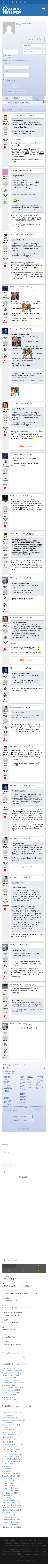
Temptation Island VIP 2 (10, 1478)
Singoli (4, 1284)
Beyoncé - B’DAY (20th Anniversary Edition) (16, 1308)
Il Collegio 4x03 (7, 1378)
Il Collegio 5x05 (7, 1395)
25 (20, 110)
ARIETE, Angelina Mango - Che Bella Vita (15, 1286)
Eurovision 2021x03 (8, 1375)
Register (41, 39)
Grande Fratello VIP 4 (9, 1476)
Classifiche (5, 1298)
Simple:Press (23, 1128)
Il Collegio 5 (6, 1422)
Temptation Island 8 (9, 1488)
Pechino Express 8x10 (9, 1380)
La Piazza (5, 1335)
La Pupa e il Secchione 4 (10, 1447)
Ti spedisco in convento (10, 1413)
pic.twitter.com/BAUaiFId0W (21, 377)
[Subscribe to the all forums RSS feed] (4, 1068)
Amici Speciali (6, 1481)
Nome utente (6, 1144)
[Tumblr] (17, 2)
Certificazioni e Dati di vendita (12, 1313)
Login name (6, 63)
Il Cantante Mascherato (10, 1510)
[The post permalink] (28, 115)
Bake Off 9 (5, 1495)
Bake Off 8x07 (6, 1397)
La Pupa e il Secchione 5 (10, 1525)
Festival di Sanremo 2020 (10, 1508)
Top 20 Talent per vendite (11, 1315)
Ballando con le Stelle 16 (10, 1461)
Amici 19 (5, 1498)
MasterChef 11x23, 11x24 (10, 1388)
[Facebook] (8, 2)
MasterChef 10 (7, 1440)
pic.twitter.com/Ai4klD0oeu (32, 1006)
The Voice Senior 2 (8, 1491)
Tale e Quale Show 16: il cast (11, 1344)
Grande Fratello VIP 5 (9, 1500)
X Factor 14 (5, 1464)
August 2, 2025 (17, 1011)
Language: (15, 1120)
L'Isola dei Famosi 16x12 (10, 1371)
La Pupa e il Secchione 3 (10, 1454)
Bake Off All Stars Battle (10, 1459)
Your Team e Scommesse (10, 1291)
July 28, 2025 (37, 380)
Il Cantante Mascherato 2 (10, 1449)
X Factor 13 (5, 1483)
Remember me (11, 80)
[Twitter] (4, 2)
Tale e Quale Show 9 (9, 1517)
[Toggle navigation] (43, 9)
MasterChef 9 (6, 1430)
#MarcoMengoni (17, 1006)
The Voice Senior (7, 1452)
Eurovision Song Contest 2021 (12, 1420)
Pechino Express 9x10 (9, 1390)
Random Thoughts (8, 1337)
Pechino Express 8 (8, 1418)
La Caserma (6, 1469)
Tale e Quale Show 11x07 (10, 1373)
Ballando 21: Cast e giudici (11, 1322)
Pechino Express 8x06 (9, 1392)
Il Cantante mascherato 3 (10, 1527)
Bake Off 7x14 (6, 1385)
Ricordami (7, 1161)
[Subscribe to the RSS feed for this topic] (43, 102)
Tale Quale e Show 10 (9, 1474)
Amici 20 (5, 1512)
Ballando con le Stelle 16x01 (11, 1383)
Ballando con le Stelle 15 (10, 1505)
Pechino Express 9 (8, 1427)
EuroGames (6, 1437)
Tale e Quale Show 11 (9, 1425)
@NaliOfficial (16, 1004)
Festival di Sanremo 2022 (10, 1444)
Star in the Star (7, 1515)
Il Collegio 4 (6, 1415)
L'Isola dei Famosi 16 (9, 1435)
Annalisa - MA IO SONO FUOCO (37, 98)
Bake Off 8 (5, 1471)
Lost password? (19, 91)
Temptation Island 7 (9, 1457)
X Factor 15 (5, 1486)
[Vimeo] (12, 2)
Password (6, 71)
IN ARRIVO (5, 1276)
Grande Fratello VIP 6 (9, 1520)
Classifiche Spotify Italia (10, 1301)
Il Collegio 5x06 (7, 1400)
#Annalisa (37, 1004)
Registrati (16, 1165)
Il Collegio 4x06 (7, 1368)
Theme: (15, 1116)
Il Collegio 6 (6, 1442)
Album (26, 98)
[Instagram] (25, 2)
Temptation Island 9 (9, 1522)
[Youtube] (21, 2)
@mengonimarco (27, 1004)
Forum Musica (16, 97)
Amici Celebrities (7, 1493)
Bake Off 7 (5, 1466)
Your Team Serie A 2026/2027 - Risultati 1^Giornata (19, 1293)
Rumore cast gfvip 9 (9, 1279)
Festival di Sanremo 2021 (10, 1503)
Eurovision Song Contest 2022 (12, 1432)
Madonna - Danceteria (9, 1330)
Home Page (6, 97)
